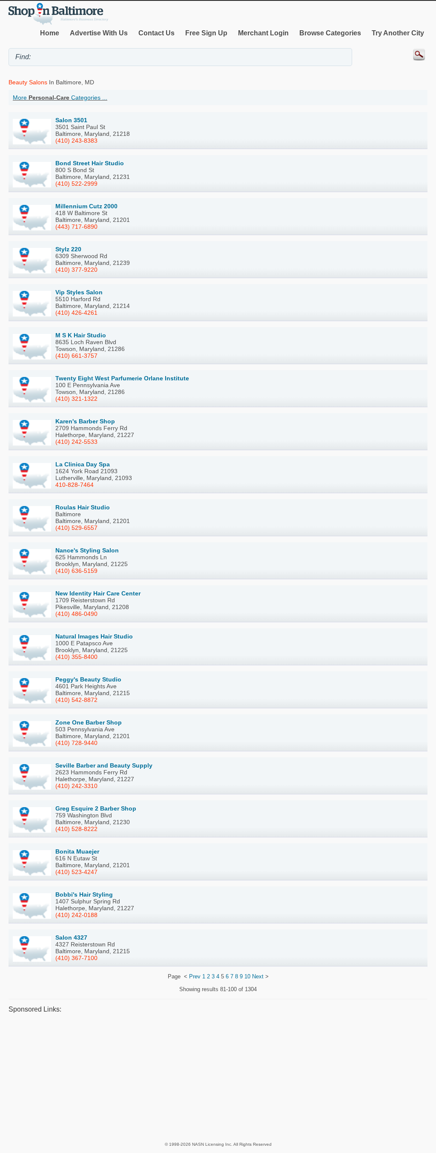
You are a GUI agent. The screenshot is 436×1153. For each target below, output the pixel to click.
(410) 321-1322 (76, 398)
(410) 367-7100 (76, 958)
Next (258, 976)
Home (49, 33)
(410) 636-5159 (76, 570)
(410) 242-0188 (76, 914)
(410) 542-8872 (76, 699)
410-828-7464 (74, 484)
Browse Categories (330, 33)
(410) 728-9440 (76, 742)
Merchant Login (263, 33)
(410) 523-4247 (76, 871)
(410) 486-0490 (76, 613)
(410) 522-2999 (76, 183)
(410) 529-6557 (76, 527)
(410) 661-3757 (76, 355)
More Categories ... (60, 97)
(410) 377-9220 (76, 269)
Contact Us (156, 33)
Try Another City (398, 33)
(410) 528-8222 (76, 828)
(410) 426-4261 (76, 312)
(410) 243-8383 (76, 140)
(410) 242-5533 (76, 441)
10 (247, 976)
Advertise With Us (99, 33)
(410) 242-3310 (76, 785)
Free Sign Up (206, 33)
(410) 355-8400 (76, 656)
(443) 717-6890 (76, 226)
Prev (195, 976)
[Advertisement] (218, 1076)
